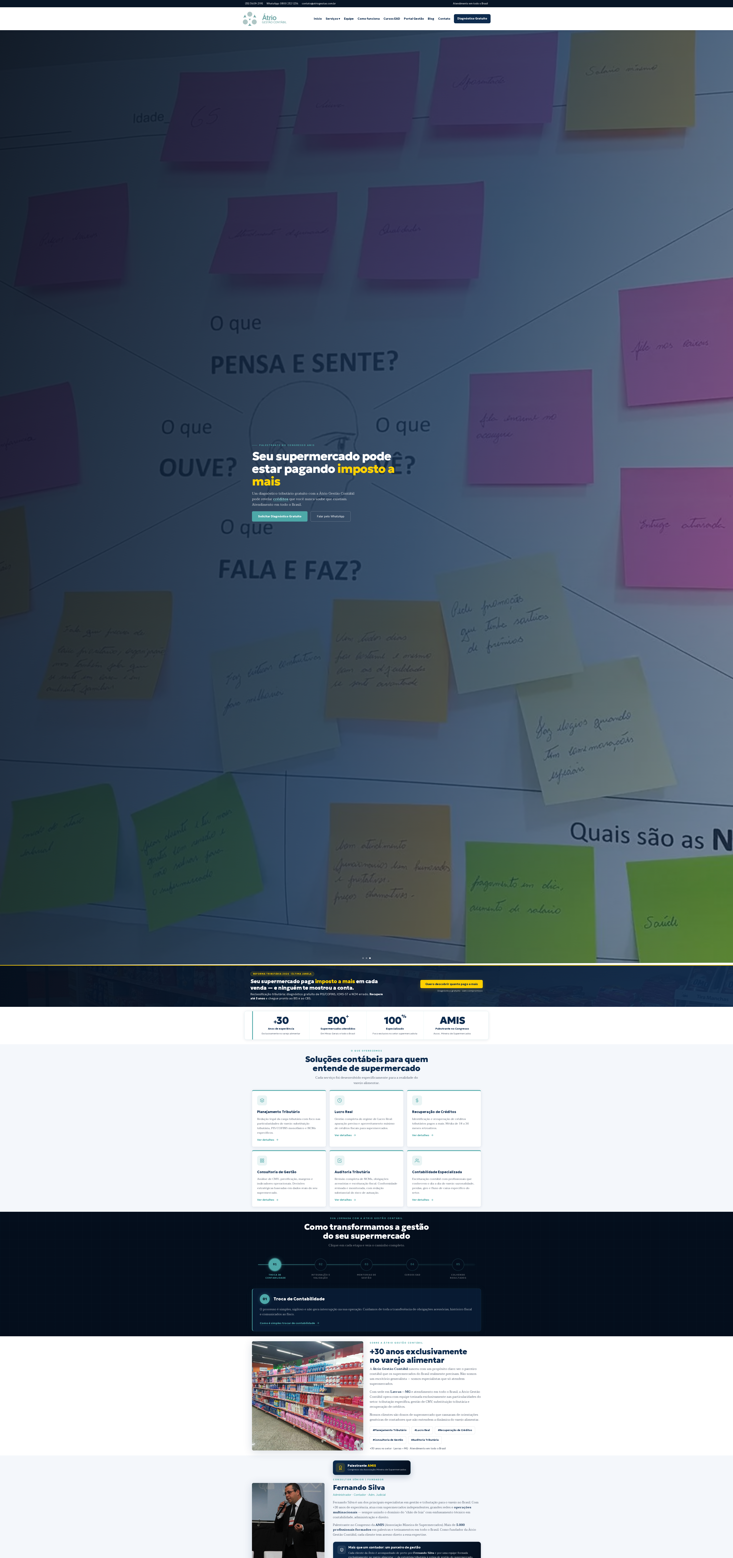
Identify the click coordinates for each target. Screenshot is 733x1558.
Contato (444, 18)
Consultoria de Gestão (289, 1179)
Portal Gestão (414, 18)
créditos (280, 499)
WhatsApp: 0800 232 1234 (282, 3)
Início (318, 18)
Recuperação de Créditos (444, 1119)
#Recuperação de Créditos (455, 1430)
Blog (431, 18)
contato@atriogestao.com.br (319, 3)
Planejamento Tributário (289, 1119)
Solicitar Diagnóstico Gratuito (279, 516)
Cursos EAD (391, 18)
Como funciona (369, 18)
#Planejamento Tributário (390, 1430)
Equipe (349, 18)
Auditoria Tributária (366, 1179)
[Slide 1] (363, 958)
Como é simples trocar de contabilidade (287, 1323)
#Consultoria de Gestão (388, 1440)
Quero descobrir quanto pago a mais (451, 984)
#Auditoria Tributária (425, 1440)
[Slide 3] (370, 958)
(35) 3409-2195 (254, 3)
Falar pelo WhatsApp (330, 516)
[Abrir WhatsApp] (723, 1548)
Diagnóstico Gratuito (472, 18)
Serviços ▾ (333, 18)
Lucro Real (366, 1119)
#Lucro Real (422, 1430)
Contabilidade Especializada (444, 1179)
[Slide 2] (366, 958)
